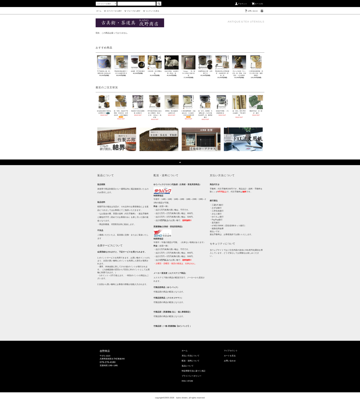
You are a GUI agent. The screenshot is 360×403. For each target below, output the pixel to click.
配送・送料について (190, 361)
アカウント (242, 4)
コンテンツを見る (152, 11)
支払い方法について (190, 356)
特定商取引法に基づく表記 (193, 371)
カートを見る (230, 356)
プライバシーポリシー (191, 376)
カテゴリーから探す (114, 11)
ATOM (190, 381)
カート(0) (259, 4)
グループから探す (133, 11)
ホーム (98, 11)
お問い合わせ (253, 11)
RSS (184, 381)
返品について (188, 366)
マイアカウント (231, 350)
